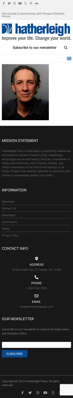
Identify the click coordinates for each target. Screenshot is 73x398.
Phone (36, 283)
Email (36, 302)
